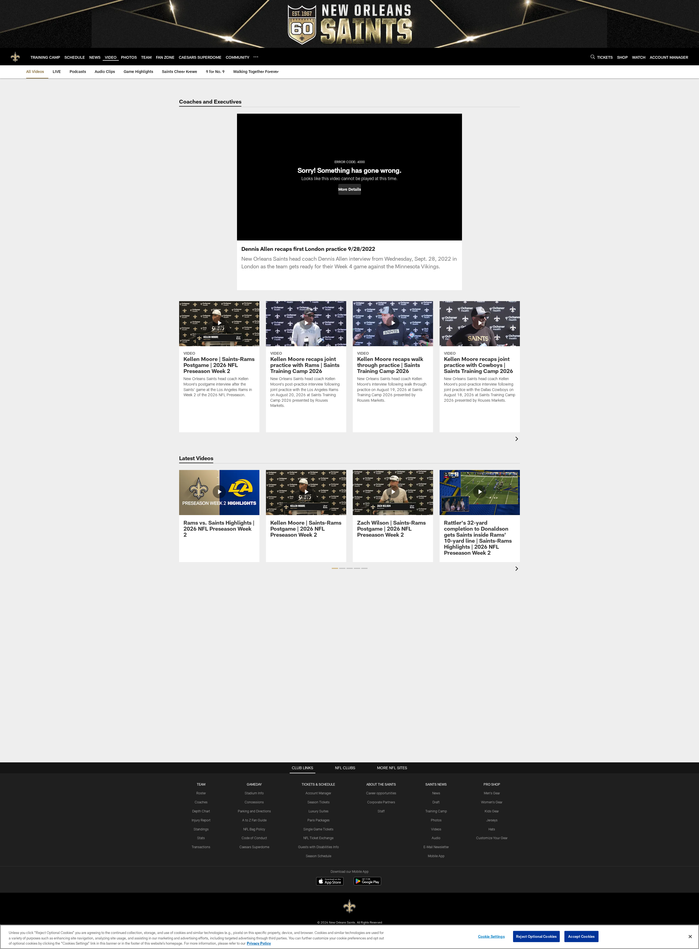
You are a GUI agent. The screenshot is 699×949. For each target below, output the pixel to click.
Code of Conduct (254, 838)
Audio (436, 838)
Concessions (254, 802)
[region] (349, 937)
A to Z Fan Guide (254, 820)
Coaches (201, 802)
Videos (436, 829)
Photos (436, 820)
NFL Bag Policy (254, 829)
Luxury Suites (318, 811)
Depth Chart (201, 811)
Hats (491, 829)
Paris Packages (318, 820)
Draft (436, 802)
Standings (201, 829)
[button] (349, 189)
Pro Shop (492, 784)
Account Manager (318, 793)
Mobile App (436, 856)
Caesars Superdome (254, 847)
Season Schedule (318, 856)
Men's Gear (492, 793)
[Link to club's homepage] (15, 56)
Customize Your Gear (492, 838)
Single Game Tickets (318, 829)
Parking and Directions (254, 811)
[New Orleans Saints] (349, 906)
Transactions (201, 847)
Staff (381, 811)
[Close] (690, 936)
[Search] (593, 56)
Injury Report (201, 820)
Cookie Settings (491, 936)
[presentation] (518, 439)
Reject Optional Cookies (536, 936)
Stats (201, 838)
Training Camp (436, 811)
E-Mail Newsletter (436, 847)
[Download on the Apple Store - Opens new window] (330, 881)
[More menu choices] (256, 57)
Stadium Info (254, 793)
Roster (201, 793)
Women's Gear (491, 802)
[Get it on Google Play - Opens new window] (367, 884)
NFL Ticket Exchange (318, 838)
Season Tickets (318, 802)
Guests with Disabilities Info (318, 847)
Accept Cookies (581, 936)
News (436, 793)
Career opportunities (381, 793)
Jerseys (491, 820)
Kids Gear (492, 811)
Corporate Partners (381, 802)
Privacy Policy (259, 943)
